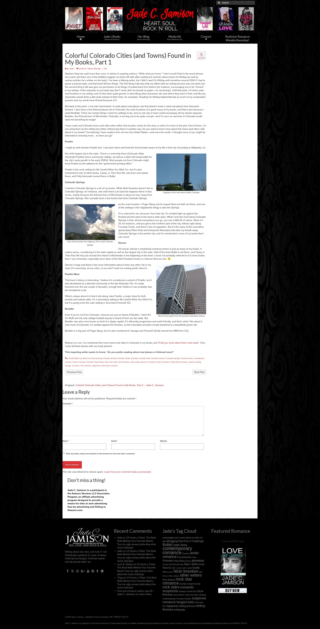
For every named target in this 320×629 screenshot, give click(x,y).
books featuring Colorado (100, 358)
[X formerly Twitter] (72, 571)
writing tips (179, 609)
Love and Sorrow (233, 541)
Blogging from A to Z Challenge (185, 541)
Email (114, 441)
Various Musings (94, 69)
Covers (186, 553)
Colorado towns (187, 358)
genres (188, 561)
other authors (173, 576)
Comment (67, 404)
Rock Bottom (168, 580)
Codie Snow (179, 545)
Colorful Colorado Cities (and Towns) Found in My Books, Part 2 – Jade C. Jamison (120, 385)
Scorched (75, 366)
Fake (194, 557)
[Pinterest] (93, 571)
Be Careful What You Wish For (78, 358)
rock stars (171, 587)
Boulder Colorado (117, 358)
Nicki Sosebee (124, 362)
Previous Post (74, 372)
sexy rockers (178, 595)
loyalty (196, 567)
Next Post (199, 372)
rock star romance (177, 581)
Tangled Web (185, 602)
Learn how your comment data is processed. (127, 471)
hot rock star (178, 564)
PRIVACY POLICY (121, 617)
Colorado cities (144, 358)
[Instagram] (77, 571)
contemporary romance (177, 550)
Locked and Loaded (184, 568)
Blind (164, 541)
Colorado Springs (173, 358)
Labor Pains (145, 594)
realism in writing (194, 362)
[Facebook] (68, 571)
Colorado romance (158, 358)
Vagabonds (96, 366)
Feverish (90, 362)
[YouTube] (88, 571)
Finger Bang (99, 362)
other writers (135, 362)
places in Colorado (148, 362)
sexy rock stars (191, 595)
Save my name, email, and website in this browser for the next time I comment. (100, 454)
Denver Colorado (79, 362)
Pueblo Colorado (162, 362)
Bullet (128, 358)
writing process (187, 606)
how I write (113, 362)
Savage (68, 366)
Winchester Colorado (110, 366)
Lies (173, 568)
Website (163, 441)
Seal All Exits (191, 591)
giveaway (198, 560)
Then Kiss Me (85, 366)
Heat (106, 362)
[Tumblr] (97, 571)
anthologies (168, 537)
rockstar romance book (190, 584)
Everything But (184, 557)
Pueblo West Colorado (179, 362)
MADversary (167, 572)
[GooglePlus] (83, 571)
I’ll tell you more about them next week (178, 342)
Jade (71, 69)
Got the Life (167, 564)
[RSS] (102, 571)
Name (65, 441)
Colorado (134, 358)
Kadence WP (107, 617)
